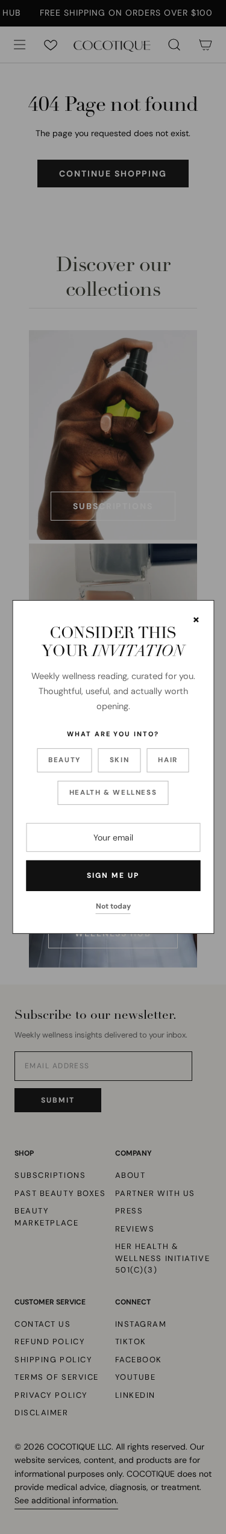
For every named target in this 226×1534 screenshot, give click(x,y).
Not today (113, 906)
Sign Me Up (113, 875)
